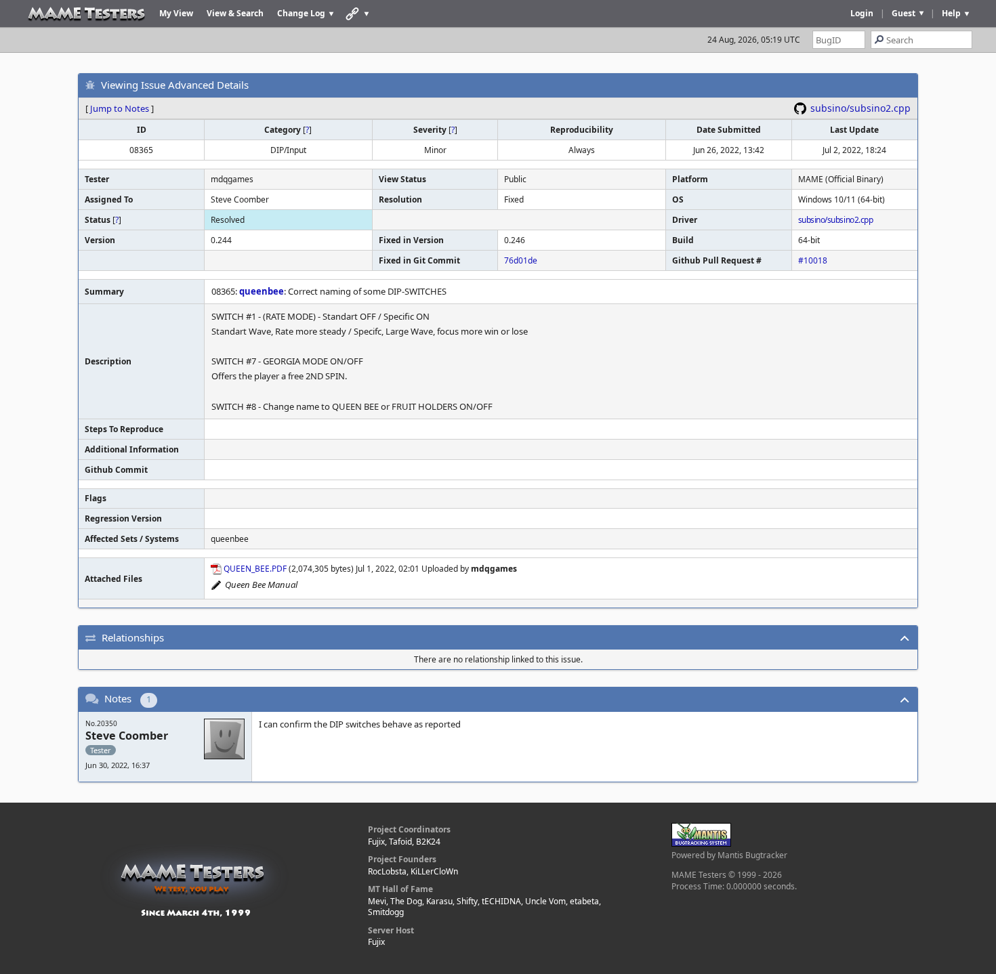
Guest (903, 13)
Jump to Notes (119, 108)
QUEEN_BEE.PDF (255, 568)
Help (951, 13)
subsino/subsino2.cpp (860, 108)
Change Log (301, 13)
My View (176, 13)
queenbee (261, 291)
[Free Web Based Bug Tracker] (701, 843)
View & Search (235, 13)
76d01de (520, 260)
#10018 (812, 260)
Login (861, 13)
